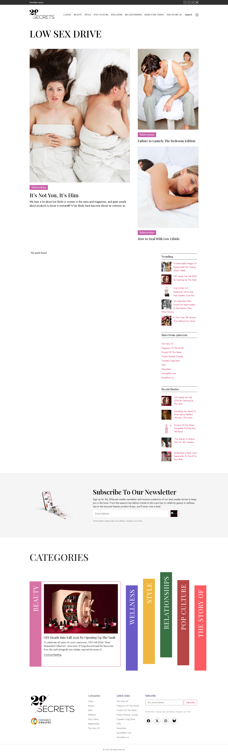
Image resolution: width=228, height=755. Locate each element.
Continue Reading (52, 654)
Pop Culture (101, 14)
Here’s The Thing (154, 14)
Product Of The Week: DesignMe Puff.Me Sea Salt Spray (184, 428)
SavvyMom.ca (168, 377)
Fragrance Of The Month (173, 348)
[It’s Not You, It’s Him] (80, 115)
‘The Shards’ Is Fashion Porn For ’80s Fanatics (184, 441)
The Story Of (174, 14)
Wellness (116, 14)
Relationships (133, 14)
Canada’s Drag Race (171, 360)
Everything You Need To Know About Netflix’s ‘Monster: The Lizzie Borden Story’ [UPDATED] (185, 414)
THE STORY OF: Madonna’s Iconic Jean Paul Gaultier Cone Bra (184, 292)
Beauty (78, 14)
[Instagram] (165, 721)
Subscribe (190, 702)
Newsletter (166, 369)
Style (88, 14)
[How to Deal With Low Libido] (168, 187)
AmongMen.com (169, 373)
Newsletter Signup (36, 2)
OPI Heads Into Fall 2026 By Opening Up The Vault (183, 400)
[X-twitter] (157, 721)
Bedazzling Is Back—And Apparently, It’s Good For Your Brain (185, 456)
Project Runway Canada (172, 356)
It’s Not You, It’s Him (54, 195)
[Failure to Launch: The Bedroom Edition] (168, 89)
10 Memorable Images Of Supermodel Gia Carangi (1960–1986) (185, 267)
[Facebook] (148, 721)
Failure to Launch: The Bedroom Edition (166, 141)
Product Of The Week (172, 352)
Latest (67, 14)
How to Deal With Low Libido (158, 239)
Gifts (164, 364)
